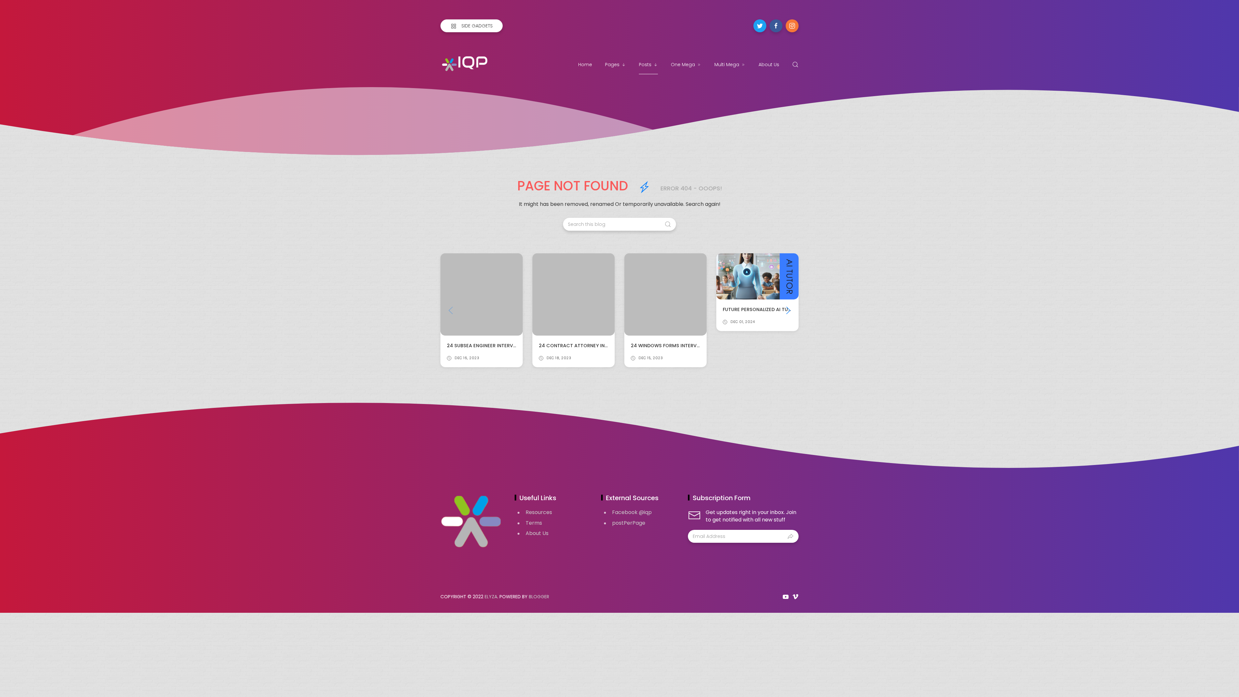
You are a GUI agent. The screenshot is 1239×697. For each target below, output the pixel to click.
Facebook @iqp (632, 512)
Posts (645, 64)
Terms (534, 523)
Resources (539, 512)
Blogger (539, 596)
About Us (769, 64)
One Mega (683, 64)
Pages (612, 64)
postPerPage (628, 523)
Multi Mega (726, 64)
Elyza (491, 596)
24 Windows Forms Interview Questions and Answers (607, 345)
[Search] (795, 64)
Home (585, 64)
